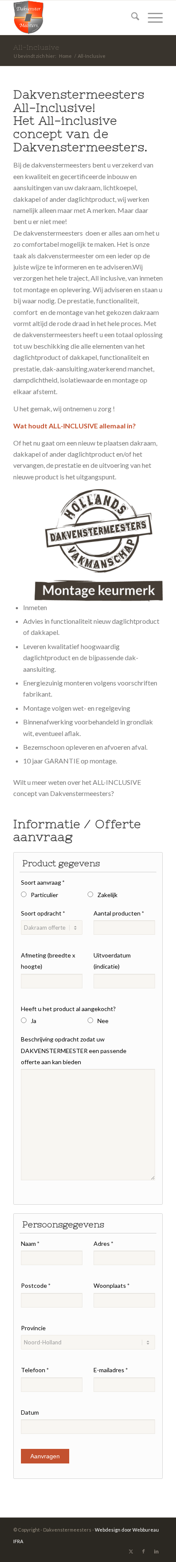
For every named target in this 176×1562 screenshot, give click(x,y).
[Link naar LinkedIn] (156, 1551)
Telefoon (35, 1369)
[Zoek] (131, 17)
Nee (103, 1020)
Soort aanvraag (43, 882)
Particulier (44, 894)
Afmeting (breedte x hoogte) (48, 961)
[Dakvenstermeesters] (73, 17)
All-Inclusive (36, 47)
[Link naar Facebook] (143, 1551)
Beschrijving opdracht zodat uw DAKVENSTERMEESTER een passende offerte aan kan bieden (73, 1050)
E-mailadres (111, 1369)
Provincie (33, 1328)
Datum (30, 1412)
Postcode (35, 1285)
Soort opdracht (43, 913)
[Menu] (151, 17)
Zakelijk (107, 894)
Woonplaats (111, 1285)
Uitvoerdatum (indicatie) (112, 961)
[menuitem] (131, 17)
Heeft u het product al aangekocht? (68, 1008)
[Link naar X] (130, 1551)
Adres (103, 1243)
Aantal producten (119, 913)
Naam (30, 1243)
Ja (33, 1020)
